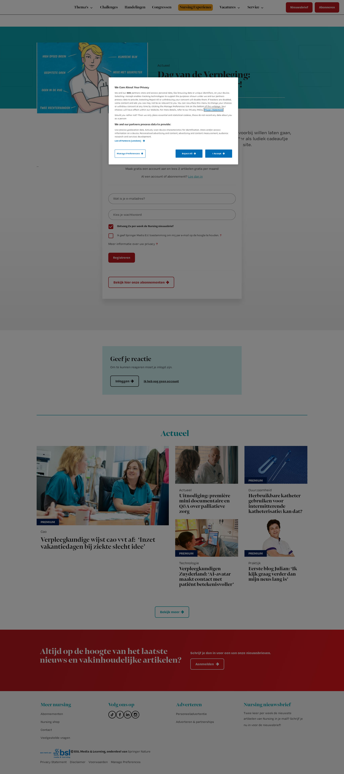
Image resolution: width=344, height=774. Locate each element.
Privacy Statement (213, 109)
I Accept (216, 153)
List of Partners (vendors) (128, 140)
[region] (173, 120)
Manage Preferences (128, 153)
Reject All (187, 153)
